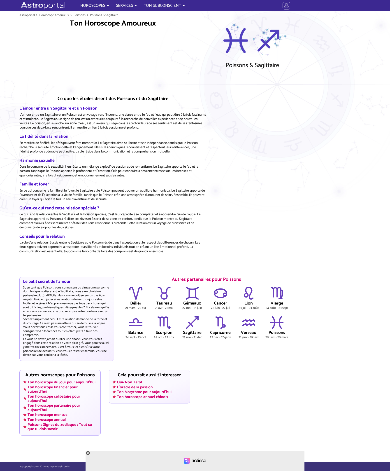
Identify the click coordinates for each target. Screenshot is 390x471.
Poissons (80, 15)
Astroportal (27, 15)
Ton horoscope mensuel (48, 414)
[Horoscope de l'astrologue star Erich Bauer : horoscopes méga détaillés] (42, 5)
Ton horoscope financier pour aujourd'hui (53, 389)
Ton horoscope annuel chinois (142, 396)
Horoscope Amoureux (54, 15)
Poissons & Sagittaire (104, 15)
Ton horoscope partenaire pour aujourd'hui (54, 407)
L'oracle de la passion (135, 386)
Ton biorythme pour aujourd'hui (144, 391)
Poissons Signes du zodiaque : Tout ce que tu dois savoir (60, 426)
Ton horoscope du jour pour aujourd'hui (61, 382)
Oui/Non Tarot (129, 382)
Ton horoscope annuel (47, 419)
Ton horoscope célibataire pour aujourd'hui (54, 398)
